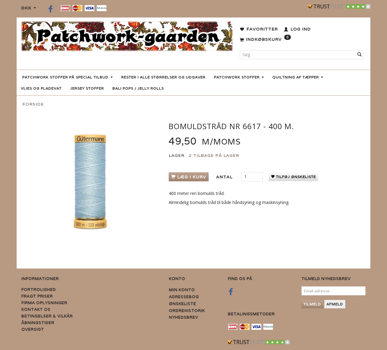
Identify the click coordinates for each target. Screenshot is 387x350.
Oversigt (32, 329)
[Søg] (359, 55)
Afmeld (335, 304)
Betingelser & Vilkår (47, 316)
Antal (225, 177)
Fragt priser (37, 296)
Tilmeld (312, 304)
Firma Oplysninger (44, 302)
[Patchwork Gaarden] (127, 35)
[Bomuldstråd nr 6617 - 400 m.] (90, 182)
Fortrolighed (38, 289)
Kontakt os (35, 309)
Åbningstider (37, 322)
